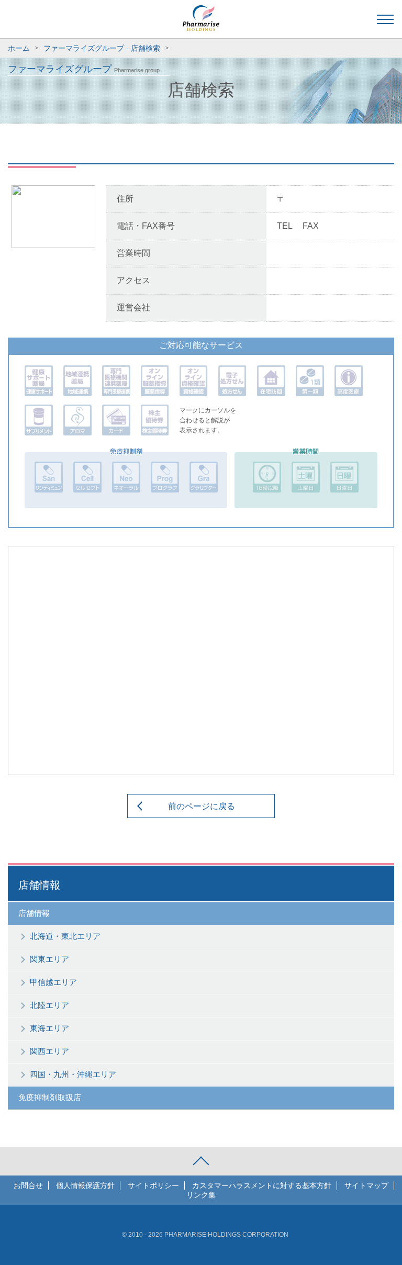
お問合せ (28, 1185)
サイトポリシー (153, 1185)
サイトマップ (366, 1185)
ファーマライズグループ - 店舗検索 (101, 48)
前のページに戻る (201, 806)
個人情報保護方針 (85, 1185)
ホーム (19, 48)
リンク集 (201, 1195)
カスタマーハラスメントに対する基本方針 (261, 1185)
